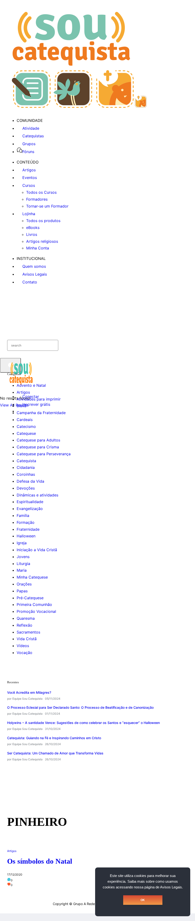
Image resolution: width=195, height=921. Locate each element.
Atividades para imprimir (39, 399)
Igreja (22, 542)
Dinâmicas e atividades (37, 495)
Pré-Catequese (30, 597)
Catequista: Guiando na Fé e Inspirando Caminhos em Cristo (54, 738)
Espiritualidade (30, 501)
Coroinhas (26, 474)
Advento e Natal (31, 385)
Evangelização (30, 508)
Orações (24, 584)
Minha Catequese (32, 577)
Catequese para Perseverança (44, 453)
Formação (25, 522)
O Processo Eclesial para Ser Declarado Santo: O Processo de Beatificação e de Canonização (80, 707)
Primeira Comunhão (34, 604)
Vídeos (23, 645)
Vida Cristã (27, 638)
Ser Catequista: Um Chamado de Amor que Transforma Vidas (55, 753)
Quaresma (26, 618)
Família (23, 515)
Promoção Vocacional (36, 611)
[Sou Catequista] (79, 106)
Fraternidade (28, 529)
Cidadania (26, 467)
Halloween (26, 536)
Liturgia (23, 563)
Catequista (26, 460)
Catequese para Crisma (38, 447)
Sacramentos (28, 632)
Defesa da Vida (30, 481)
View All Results (14, 405)
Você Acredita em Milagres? (29, 692)
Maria (22, 570)
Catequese (26, 433)
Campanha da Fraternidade (41, 412)
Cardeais (25, 419)
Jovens (23, 556)
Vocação (24, 652)
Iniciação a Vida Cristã (37, 549)
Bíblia (21, 405)
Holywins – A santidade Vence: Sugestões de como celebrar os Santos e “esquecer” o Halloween (83, 723)
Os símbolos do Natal (39, 861)
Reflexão (24, 625)
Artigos (23, 392)
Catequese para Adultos (38, 440)
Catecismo (26, 426)
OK (143, 900)
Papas (22, 591)
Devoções (26, 488)
